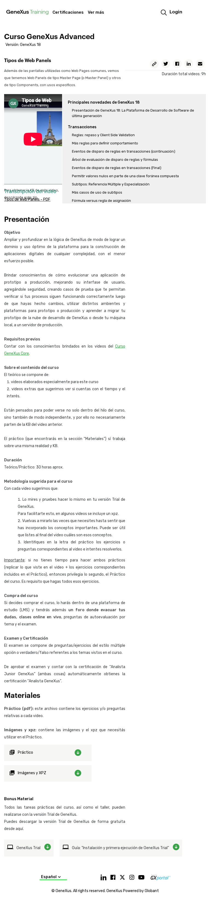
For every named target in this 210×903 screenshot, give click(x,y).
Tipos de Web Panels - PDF (27, 199)
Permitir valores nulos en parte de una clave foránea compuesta (125, 176)
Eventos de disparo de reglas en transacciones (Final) (116, 168)
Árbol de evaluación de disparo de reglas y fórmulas (115, 160)
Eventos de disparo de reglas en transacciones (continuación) (123, 151)
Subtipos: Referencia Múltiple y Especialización (111, 184)
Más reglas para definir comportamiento (105, 143)
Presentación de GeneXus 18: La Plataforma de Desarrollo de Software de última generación (133, 113)
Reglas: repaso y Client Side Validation (103, 135)
